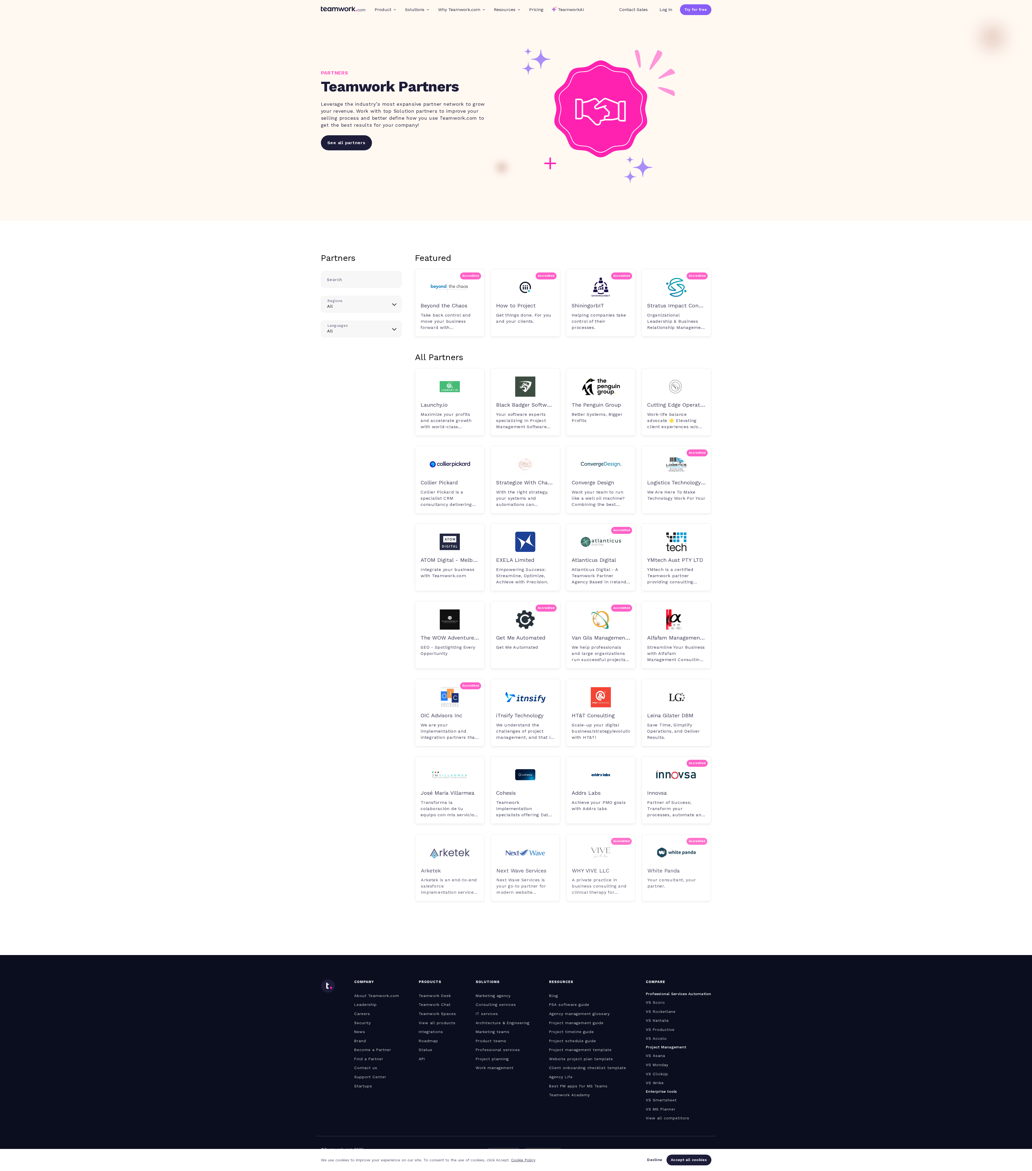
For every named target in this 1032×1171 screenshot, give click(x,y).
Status (425, 1050)
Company (364, 982)
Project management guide (576, 1023)
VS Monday (657, 1065)
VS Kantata (657, 1020)
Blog (553, 995)
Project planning (492, 1059)
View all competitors (667, 1118)
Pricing (536, 9)
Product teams (491, 1041)
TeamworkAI (571, 9)
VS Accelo (656, 1038)
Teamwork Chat (435, 1004)
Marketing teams (493, 1032)
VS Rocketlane (661, 1011)
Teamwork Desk (435, 995)
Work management (495, 1068)
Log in (666, 9)
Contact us (365, 1068)
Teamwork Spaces (437, 1014)
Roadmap (428, 1041)
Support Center (370, 1077)
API (422, 1059)
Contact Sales (633, 9)
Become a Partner (372, 1050)
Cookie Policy (523, 1160)
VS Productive (660, 1029)
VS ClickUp (657, 1074)
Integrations (431, 1032)
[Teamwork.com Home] (343, 9)
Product (383, 9)
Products (430, 982)
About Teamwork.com (376, 995)
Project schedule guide (572, 1041)
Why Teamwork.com (459, 9)
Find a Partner (368, 1059)
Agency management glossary (579, 1014)
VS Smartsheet (661, 1100)
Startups (363, 1086)
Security (362, 1023)
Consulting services (496, 1004)
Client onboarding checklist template (587, 1068)
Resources (504, 9)
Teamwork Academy (569, 1095)
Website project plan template (581, 1059)
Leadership (365, 1004)
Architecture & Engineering (502, 1023)
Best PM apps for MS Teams (578, 1086)
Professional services (498, 1050)
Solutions (414, 9)
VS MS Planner (660, 1109)
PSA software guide (569, 1004)
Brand (360, 1041)
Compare (655, 982)
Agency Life (561, 1077)
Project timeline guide (571, 1032)
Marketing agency (493, 995)
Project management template (580, 1050)
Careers (362, 1014)
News (359, 1032)
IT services (487, 1014)
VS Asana (655, 1055)
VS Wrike (655, 1083)
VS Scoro (655, 1002)
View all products (437, 1023)
